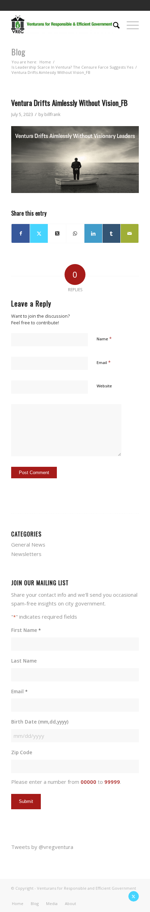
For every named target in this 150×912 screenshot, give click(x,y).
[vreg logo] (62, 24)
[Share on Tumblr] (111, 233)
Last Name (24, 660)
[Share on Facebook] (21, 233)
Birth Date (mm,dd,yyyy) (39, 721)
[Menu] (129, 24)
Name (104, 338)
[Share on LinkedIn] (93, 233)
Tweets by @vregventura (42, 846)
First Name (25, 630)
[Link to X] (133, 896)
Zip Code (21, 752)
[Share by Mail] (129, 233)
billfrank (52, 114)
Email (104, 362)
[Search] (113, 24)
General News (28, 544)
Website (104, 385)
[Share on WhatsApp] (75, 233)
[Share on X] (39, 233)
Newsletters (26, 553)
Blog (18, 51)
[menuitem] (113, 24)
